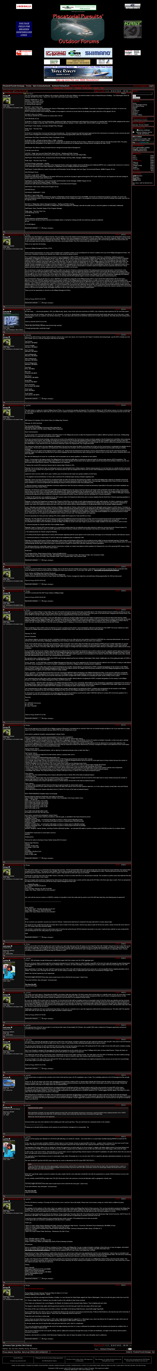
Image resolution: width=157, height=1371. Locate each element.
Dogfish (135, 167)
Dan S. (135, 157)
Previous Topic (9, 1345)
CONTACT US (85, 1365)
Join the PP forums (18, 1358)
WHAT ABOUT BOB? (94, 1365)
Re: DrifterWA (27, 335)
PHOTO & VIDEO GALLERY (108, 1365)
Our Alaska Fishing (138, 106)
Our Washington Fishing (140, 104)
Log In (151, 86)
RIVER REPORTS (43, 1365)
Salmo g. (135, 162)
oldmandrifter (140, 147)
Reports (135, 107)
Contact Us (136, 110)
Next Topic (26, 1345)
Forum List (68, 88)
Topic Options (8, 91)
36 (113, 91)
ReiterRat (21, 1348)
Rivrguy (5, 95)
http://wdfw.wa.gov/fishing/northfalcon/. (37, 1250)
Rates (134, 109)
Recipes (135, 113)
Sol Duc (135, 159)
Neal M (146, 125)
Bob (10, 1348)
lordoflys (147, 147)
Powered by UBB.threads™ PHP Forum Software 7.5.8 (78, 1369)
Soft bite (6, 1077)
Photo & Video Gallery (74, 1359)
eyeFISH (5, 960)
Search (96, 88)
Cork (134, 147)
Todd (134, 156)
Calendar (78, 88)
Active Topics (87, 88)
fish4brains (6, 1107)
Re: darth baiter (28, 1040)
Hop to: (96, 1349)
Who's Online (137, 137)
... (109, 91)
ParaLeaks (136, 169)
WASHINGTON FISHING (32, 1365)
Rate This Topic (20, 91)
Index (19, 1345)
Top (4, 232)
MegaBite (135, 149)
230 (124, 91)
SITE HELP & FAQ (140, 1365)
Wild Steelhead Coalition (50, 1361)
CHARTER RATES (76, 1365)
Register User (58, 88)
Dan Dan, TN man (138, 125)
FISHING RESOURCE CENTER (62, 1365)
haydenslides (143, 149)
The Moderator (33, 1348)
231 (127, 91)
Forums (28, 86)
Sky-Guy (27, 1348)
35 (111, 91)
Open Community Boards (41, 86)
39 (120, 91)
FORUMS (51, 1365)
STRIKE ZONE (137, 165)
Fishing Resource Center (108, 1361)
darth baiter (7, 946)
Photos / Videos (137, 115)
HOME (13, 1365)
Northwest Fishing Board (60, 86)
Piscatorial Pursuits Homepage (13, 86)
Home (134, 103)
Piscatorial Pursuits (138, 119)
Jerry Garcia (15, 1348)
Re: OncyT (30, 93)
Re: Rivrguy (27, 235)
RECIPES (132, 1365)
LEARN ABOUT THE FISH (123, 1365)
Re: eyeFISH (27, 309)
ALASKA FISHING (20, 1365)
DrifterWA (6, 311)
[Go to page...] (130, 91)
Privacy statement (8, 1352)
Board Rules (17, 1352)
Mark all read (25, 1352)
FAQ (101, 88)
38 (118, 91)
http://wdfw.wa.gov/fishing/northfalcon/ (106, 570)
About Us (135, 112)
